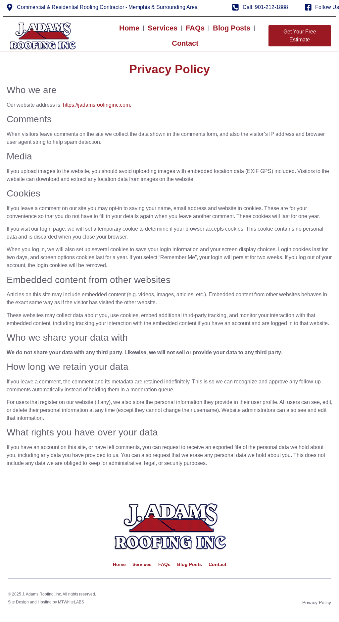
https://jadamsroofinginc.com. (97, 105)
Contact (185, 43)
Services (162, 28)
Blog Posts (231, 28)
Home (129, 28)
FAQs (195, 28)
